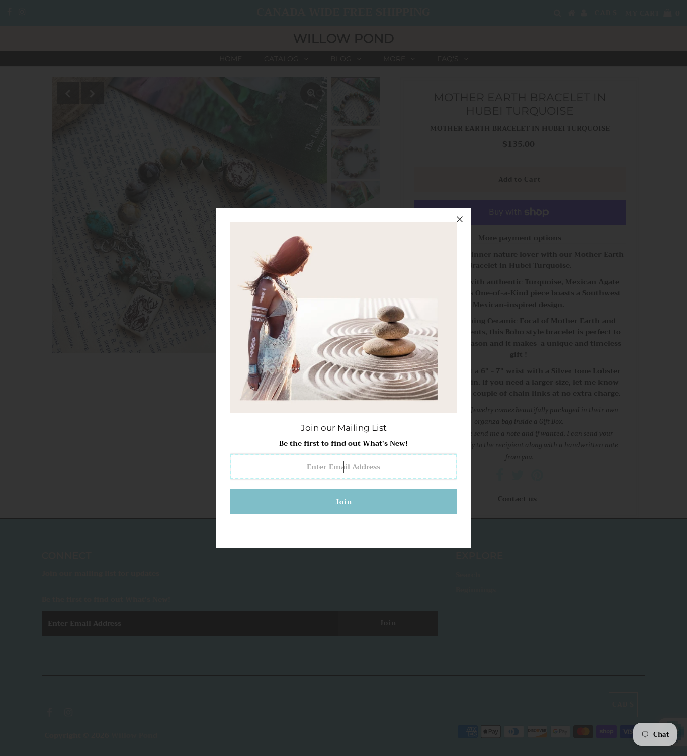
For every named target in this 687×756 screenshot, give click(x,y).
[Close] (460, 219)
